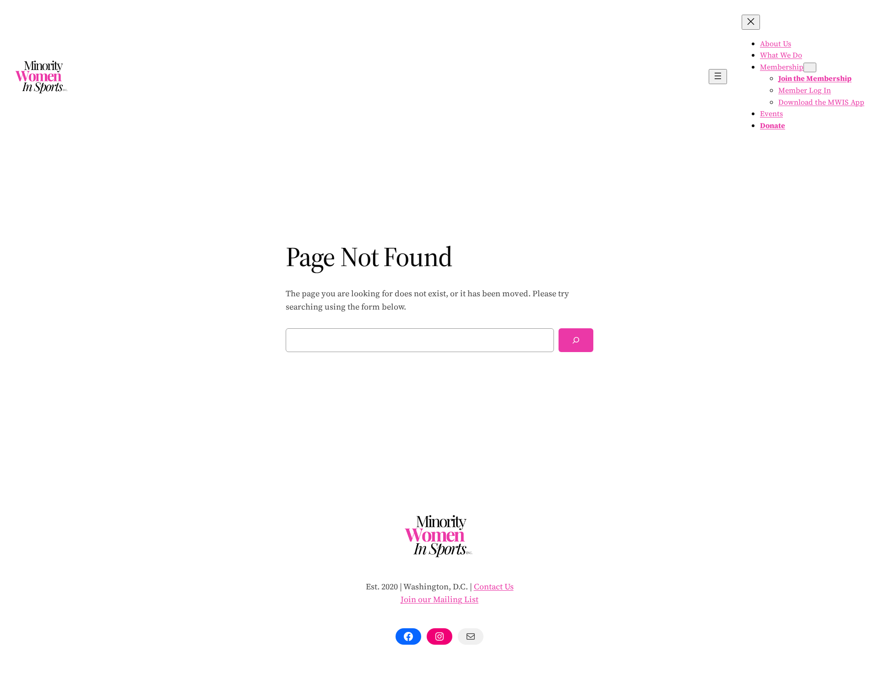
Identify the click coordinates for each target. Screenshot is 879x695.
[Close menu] (751, 22)
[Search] (576, 340)
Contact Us (494, 586)
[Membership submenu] (809, 67)
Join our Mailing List (439, 599)
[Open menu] (718, 76)
